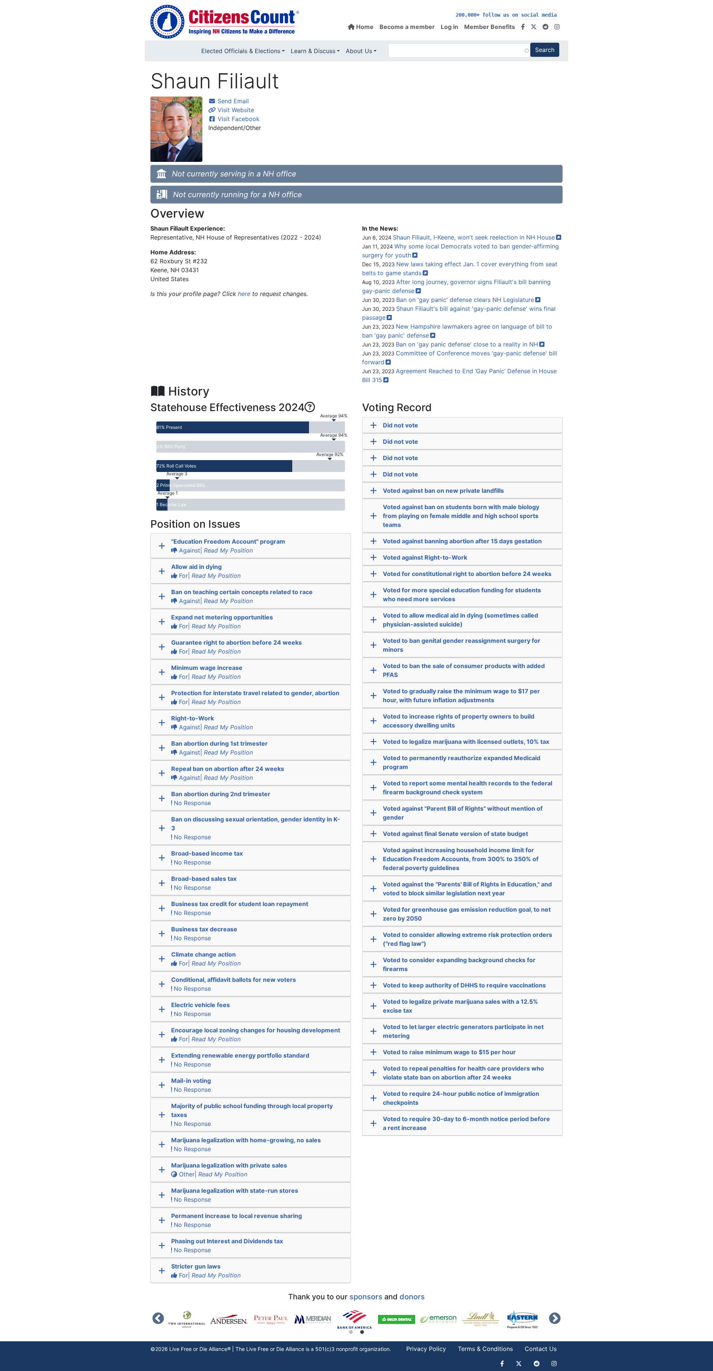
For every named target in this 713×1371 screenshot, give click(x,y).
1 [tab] (351, 1332)
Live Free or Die (265, 1349)
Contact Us (541, 1348)
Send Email (232, 101)
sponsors (365, 1296)
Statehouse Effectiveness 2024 (227, 407)
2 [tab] (362, 1332)
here (244, 293)
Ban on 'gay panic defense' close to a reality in (467, 344)
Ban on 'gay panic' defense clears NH (465, 299)
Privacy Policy (426, 1348)
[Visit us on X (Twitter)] (534, 26)
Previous (158, 1319)
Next (555, 1319)
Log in (449, 26)
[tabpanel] (357, 1319)
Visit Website (235, 110)
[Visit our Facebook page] (523, 26)
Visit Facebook (238, 119)
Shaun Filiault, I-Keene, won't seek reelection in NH (474, 237)
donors (412, 1296)
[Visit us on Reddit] (545, 26)
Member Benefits (489, 26)
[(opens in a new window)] (189, 1319)
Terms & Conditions (485, 1348)
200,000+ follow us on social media (506, 15)
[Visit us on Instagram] (557, 26)
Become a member (407, 26)
